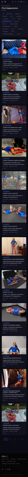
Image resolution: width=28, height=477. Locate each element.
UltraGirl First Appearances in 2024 (12, 127)
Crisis (13, 18)
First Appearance (7, 21)
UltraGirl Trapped (7, 61)
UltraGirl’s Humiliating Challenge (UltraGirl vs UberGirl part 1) (11, 391)
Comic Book (19, 16)
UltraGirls (13, 459)
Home (3, 459)
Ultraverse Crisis (11, 461)
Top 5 (12, 31)
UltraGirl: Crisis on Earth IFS (10, 193)
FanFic (19, 18)
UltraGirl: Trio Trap (8, 292)
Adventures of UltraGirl (13, 67)
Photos (5, 23)
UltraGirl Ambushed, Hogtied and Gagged (14, 160)
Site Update (6, 31)
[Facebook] (21, 2)
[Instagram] (18, 2)
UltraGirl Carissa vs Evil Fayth (11, 94)
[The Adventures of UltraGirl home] (7, 2)
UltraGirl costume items (8, 463)
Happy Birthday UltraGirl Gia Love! (12, 358)
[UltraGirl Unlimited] (13, 2)
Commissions (6, 18)
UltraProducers (21, 459)
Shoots (13, 28)
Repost (16, 26)
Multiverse (16, 21)
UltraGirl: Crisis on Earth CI (10, 226)
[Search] (23, 1)
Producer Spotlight (14, 23)
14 (22, 439)
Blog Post (5, 16)
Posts (7, 459)
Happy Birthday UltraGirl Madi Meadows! (13, 259)
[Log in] (25, 2)
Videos (19, 33)
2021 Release (6, 290)
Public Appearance (7, 26)
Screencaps (6, 28)
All (3, 13)
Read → (4, 69)
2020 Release (6, 92)
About (18, 463)
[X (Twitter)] (15, 2)
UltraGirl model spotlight (8, 33)
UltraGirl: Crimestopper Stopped (11, 325)
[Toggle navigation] (2, 2)
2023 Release (6, 257)
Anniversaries (10, 13)
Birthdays (18, 13)
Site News (20, 28)
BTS (12, 16)
